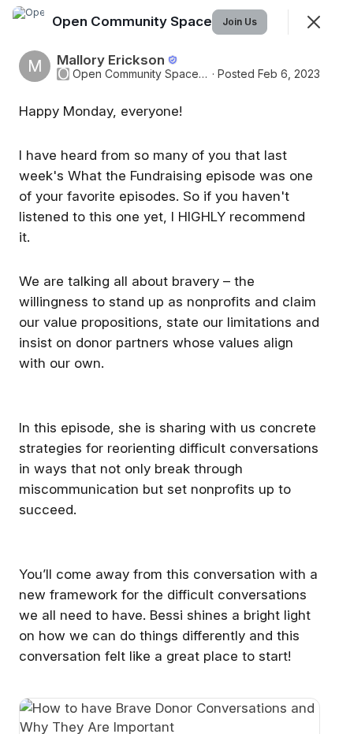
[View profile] (28, 22)
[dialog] (169, 367)
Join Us (239, 22)
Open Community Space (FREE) (141, 74)
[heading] (156, 21)
